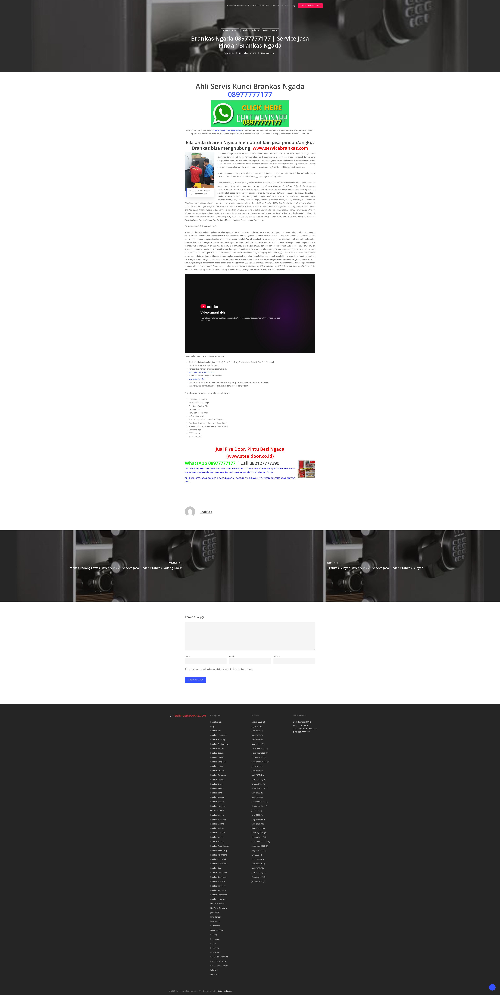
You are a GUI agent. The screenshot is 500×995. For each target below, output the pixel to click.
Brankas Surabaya (250, 30)
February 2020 (258, 877)
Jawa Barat (215, 912)
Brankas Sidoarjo (217, 881)
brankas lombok (217, 810)
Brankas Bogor (216, 766)
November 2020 (258, 846)
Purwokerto (215, 952)
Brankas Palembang (218, 850)
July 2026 (255, 726)
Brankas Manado (217, 832)
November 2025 (258, 753)
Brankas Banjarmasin (219, 744)
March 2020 (257, 872)
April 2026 (256, 739)
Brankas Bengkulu (218, 761)
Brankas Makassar (218, 819)
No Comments (267, 53)
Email (232, 656)
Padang (213, 934)
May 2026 (256, 735)
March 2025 (257, 779)
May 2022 (256, 793)
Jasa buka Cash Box (197, 379)
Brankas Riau (215, 868)
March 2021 (257, 828)
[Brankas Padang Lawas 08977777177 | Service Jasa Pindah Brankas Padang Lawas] (125, 566)
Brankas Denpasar (218, 775)
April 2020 (256, 868)
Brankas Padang (217, 841)
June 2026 (256, 730)
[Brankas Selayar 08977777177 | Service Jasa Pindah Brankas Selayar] (375, 566)
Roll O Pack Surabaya (219, 965)
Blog (212, 726)
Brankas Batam (216, 753)
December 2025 (258, 748)
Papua (213, 943)
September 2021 (258, 806)
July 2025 (255, 766)
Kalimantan (215, 925)
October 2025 (257, 757)
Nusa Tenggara (270, 30)
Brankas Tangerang (218, 894)
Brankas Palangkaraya (219, 846)
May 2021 (256, 819)
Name (188, 656)
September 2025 (258, 761)
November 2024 (258, 788)
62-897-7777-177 (302, 732)
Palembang (215, 939)
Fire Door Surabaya (218, 908)
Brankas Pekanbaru (218, 855)
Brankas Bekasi (216, 757)
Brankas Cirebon (217, 770)
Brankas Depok (216, 779)
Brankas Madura (217, 815)
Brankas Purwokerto (219, 863)
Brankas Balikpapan (218, 735)
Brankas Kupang (230, 30)
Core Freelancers (225, 991)
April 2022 (256, 797)
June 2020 (256, 859)
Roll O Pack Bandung (219, 957)
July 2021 (255, 810)
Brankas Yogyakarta (218, 899)
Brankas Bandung (217, 739)
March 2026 (257, 744)
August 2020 (257, 850)
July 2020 (255, 855)
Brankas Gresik (216, 784)
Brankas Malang (217, 824)
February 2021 (258, 832)
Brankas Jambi (216, 793)
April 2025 (256, 775)
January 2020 (257, 881)
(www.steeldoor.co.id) (250, 456)
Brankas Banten (217, 748)
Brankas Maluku (217, 828)
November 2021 (258, 801)
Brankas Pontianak (218, 859)
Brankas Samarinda (218, 872)
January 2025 (257, 784)
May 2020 (256, 863)
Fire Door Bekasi (217, 903)
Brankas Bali (215, 730)
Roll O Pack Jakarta (218, 961)
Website (276, 656)
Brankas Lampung (218, 806)
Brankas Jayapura (217, 797)
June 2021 (256, 815)
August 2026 (257, 722)
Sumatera (214, 974)
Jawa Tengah (215, 917)
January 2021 (257, 837)
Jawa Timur (215, 921)
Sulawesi (214, 970)
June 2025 (256, 770)
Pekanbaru (214, 948)
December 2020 (258, 841)
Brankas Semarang (218, 877)
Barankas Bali (216, 722)
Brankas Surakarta (218, 890)
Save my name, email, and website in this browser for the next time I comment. (221, 669)
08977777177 (250, 94)
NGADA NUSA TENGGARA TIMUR (227, 130)
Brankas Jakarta (217, 788)
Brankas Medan (217, 837)
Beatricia (230, 53)
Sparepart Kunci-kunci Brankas (201, 372)
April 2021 (256, 824)
